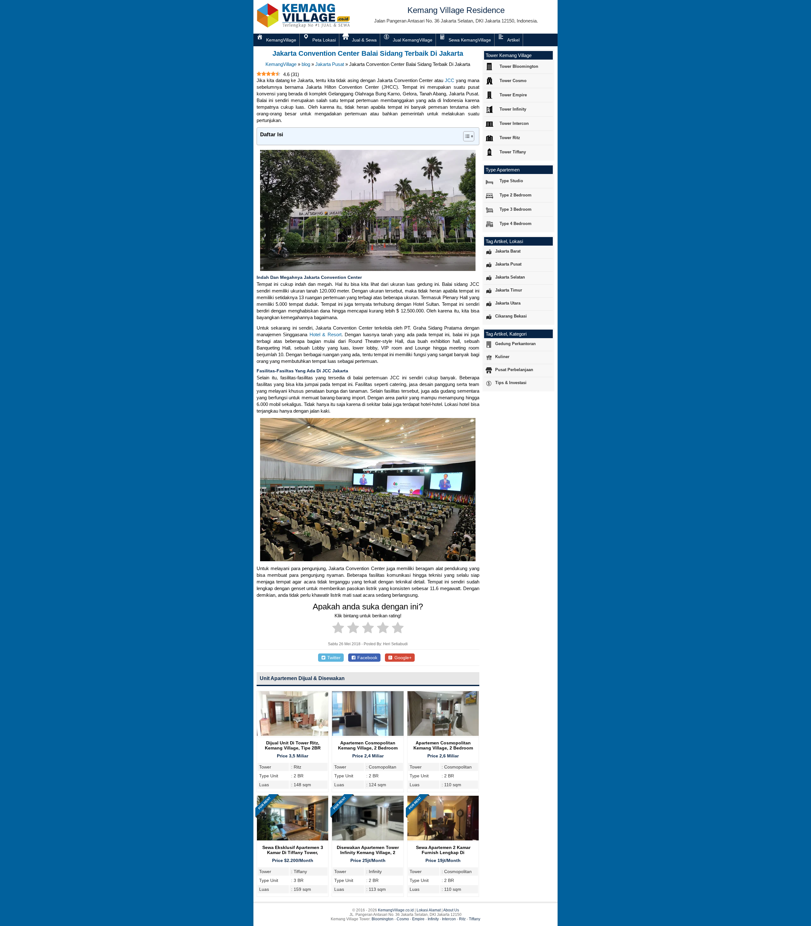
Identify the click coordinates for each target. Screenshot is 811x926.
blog (306, 64)
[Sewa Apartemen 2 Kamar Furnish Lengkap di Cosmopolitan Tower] (443, 838)
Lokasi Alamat (429, 910)
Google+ (402, 657)
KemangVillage (281, 64)
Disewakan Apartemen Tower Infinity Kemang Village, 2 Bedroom (368, 852)
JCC (449, 80)
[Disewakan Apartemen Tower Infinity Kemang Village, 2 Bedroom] (367, 838)
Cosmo (403, 919)
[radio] (338, 629)
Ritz (462, 919)
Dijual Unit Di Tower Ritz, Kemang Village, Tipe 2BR (293, 745)
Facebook (366, 657)
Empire (418, 919)
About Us (451, 910)
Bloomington (382, 919)
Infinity (433, 919)
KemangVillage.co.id (396, 910)
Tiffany (474, 919)
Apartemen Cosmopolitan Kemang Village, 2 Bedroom (368, 745)
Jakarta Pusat (329, 64)
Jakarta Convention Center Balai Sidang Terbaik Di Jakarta (367, 53)
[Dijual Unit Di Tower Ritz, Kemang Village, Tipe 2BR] (292, 734)
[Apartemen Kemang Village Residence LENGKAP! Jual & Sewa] (304, 26)
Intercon (449, 919)
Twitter (333, 657)
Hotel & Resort (326, 334)
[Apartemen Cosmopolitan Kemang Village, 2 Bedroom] (367, 734)
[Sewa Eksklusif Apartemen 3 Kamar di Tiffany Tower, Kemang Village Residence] (292, 838)
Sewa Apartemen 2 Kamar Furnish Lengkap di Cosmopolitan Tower (443, 852)
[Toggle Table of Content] (465, 136)
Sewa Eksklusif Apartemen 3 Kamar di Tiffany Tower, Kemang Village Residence (292, 852)
